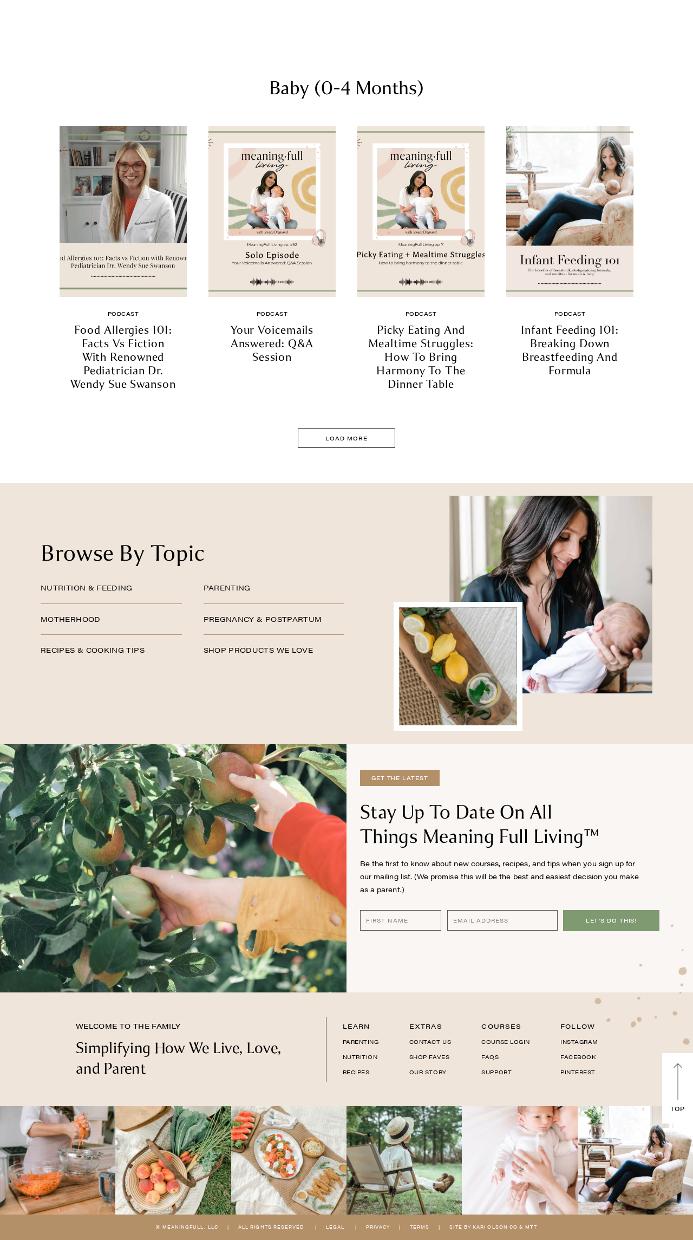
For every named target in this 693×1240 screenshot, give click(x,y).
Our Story (428, 1072)
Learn (356, 1026)
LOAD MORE (346, 438)
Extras (425, 1026)
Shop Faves (429, 1057)
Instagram (579, 1042)
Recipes (356, 1072)
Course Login (505, 1042)
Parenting (227, 587)
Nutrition (360, 1057)
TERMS (419, 1227)
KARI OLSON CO (495, 1227)
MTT (531, 1227)
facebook (578, 1057)
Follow (577, 1026)
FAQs (490, 1057)
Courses (501, 1026)
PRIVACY (378, 1227)
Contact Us (430, 1042)
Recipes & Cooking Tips (93, 650)
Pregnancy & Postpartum (263, 619)
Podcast (123, 313)
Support (496, 1072)
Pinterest (578, 1072)
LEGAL (335, 1227)
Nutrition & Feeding (87, 587)
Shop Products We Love (258, 650)
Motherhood (71, 619)
